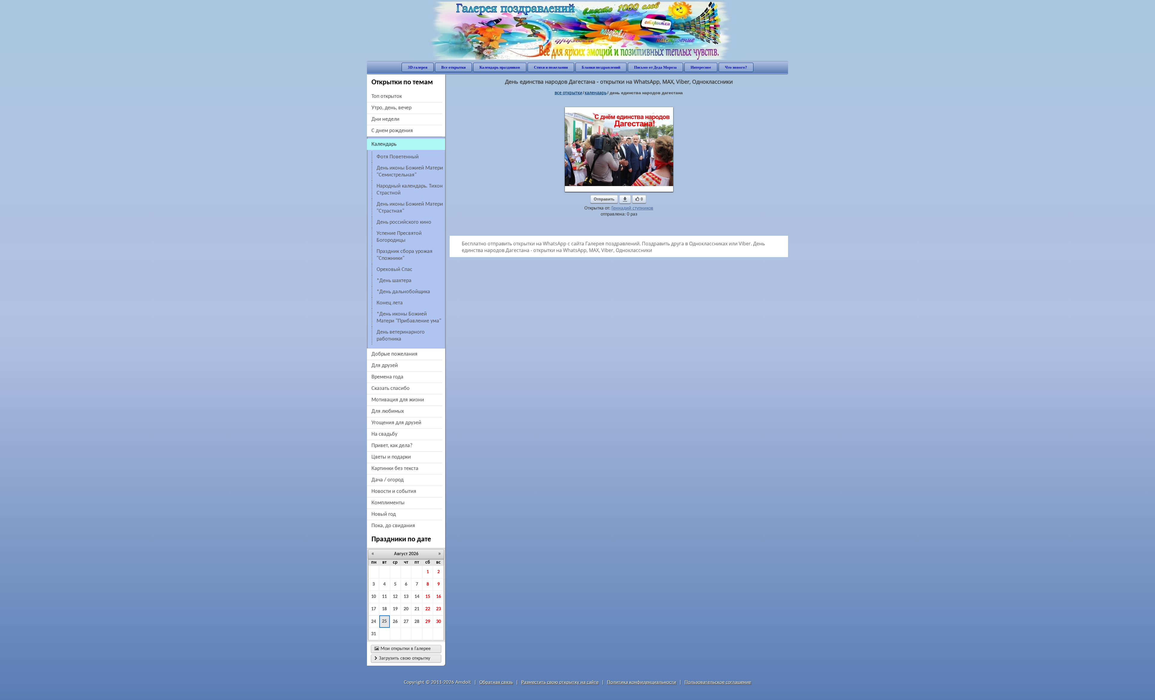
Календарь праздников (499, 67)
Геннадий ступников (632, 208)
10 (373, 596)
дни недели (385, 119)
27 (406, 621)
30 (438, 621)
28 (416, 621)
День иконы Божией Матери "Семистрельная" (410, 171)
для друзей (384, 366)
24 (373, 621)
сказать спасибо (390, 388)
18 (384, 609)
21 (416, 609)
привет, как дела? (391, 446)
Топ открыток (386, 96)
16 (438, 596)
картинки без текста (394, 468)
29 (427, 621)
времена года (387, 377)
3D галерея (417, 67)
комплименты (388, 503)
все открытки (568, 92)
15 (427, 596)
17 (373, 609)
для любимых (387, 411)
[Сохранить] (625, 199)
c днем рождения (392, 131)
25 (384, 621)
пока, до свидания (393, 526)
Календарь (596, 92)
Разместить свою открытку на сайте (560, 682)
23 (438, 609)
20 (406, 609)
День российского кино (404, 222)
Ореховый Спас (394, 269)
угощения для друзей (396, 423)
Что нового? (736, 67)
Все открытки (453, 67)
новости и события (393, 491)
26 (395, 621)
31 (373, 634)
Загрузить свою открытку (402, 658)
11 (384, 596)
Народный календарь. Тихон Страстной (410, 189)
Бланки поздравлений (601, 67)
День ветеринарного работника (401, 335)
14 (416, 596)
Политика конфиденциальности (641, 682)
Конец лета (390, 303)
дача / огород (387, 480)
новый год (383, 514)
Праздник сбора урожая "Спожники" (405, 255)
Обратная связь (496, 682)
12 (395, 596)
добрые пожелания (394, 354)
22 (427, 609)
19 (395, 609)
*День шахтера (394, 281)
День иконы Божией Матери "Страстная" (410, 207)
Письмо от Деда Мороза (655, 67)
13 (406, 596)
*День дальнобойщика (403, 292)
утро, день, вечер (391, 108)
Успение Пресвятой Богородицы (399, 237)
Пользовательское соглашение (718, 682)
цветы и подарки (391, 457)
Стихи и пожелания (551, 67)
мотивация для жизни (397, 400)
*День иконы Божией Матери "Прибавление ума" (409, 317)
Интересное (701, 67)
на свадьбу (384, 434)
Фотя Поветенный (398, 157)
